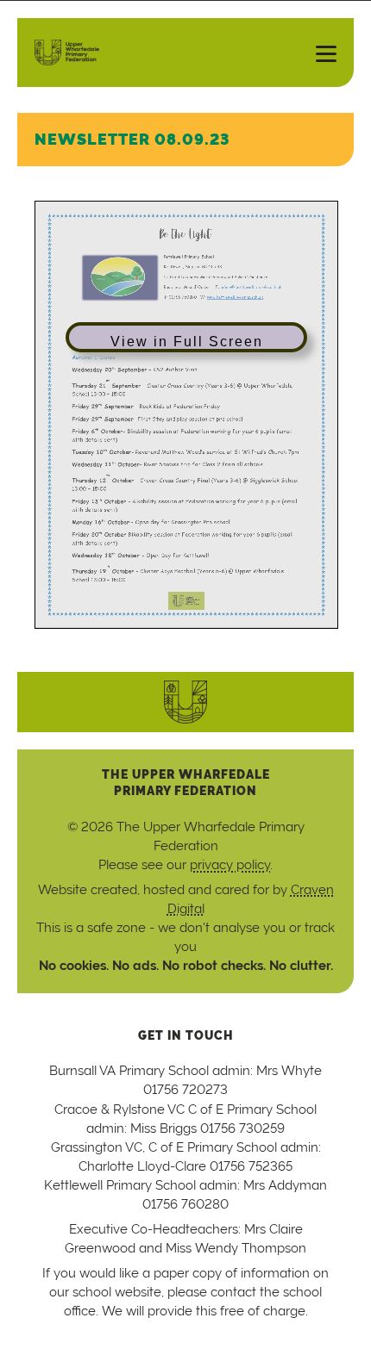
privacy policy (230, 864)
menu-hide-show (319, 52)
